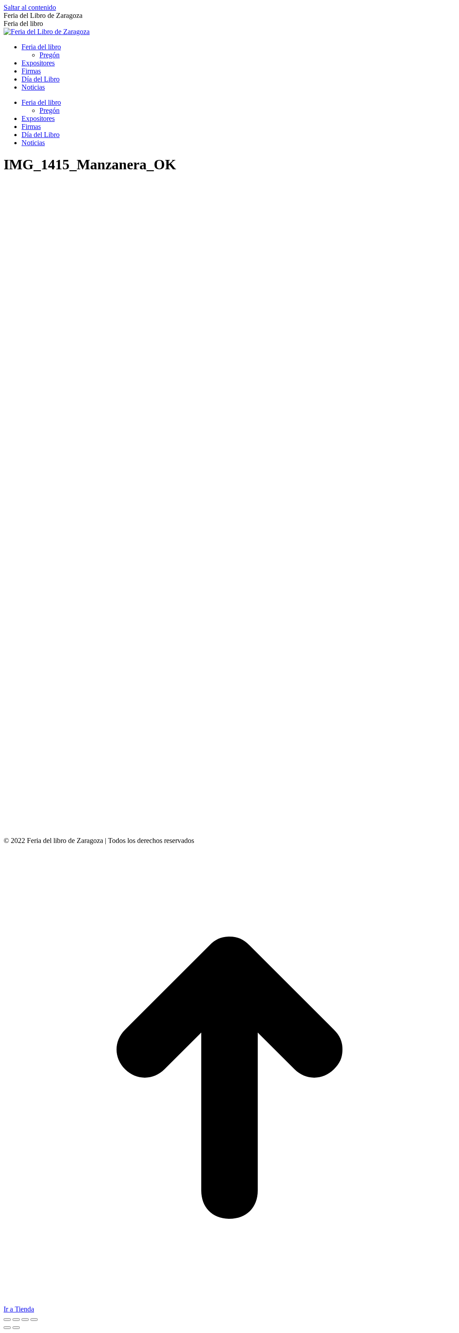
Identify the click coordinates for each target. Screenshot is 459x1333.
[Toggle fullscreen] (25, 1319)
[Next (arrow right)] (16, 1327)
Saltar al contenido (30, 7)
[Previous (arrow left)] (7, 1327)
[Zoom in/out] (34, 1319)
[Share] (16, 1319)
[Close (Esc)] (7, 1319)
